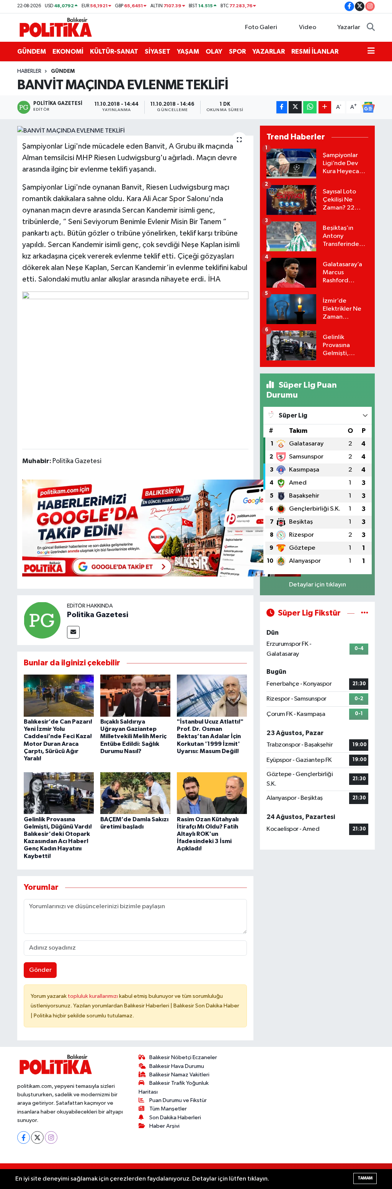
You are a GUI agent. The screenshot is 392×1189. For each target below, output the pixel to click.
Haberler (29, 71)
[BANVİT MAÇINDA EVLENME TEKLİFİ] (135, 131)
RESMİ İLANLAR (314, 51)
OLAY (214, 51)
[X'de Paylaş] (295, 107)
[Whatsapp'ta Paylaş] (310, 107)
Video (307, 27)
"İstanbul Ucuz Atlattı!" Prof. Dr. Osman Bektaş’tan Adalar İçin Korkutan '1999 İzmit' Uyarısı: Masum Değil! (210, 736)
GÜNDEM (31, 51)
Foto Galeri (261, 27)
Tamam (365, 1178)
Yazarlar (348, 27)
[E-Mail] (73, 632)
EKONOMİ (67, 51)
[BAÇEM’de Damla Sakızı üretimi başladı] (135, 793)
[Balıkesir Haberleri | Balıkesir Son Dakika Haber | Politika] (55, 27)
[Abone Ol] (368, 107)
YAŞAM (188, 51)
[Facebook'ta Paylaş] (281, 107)
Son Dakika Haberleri (175, 1117)
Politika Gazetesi (97, 615)
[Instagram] (51, 1137)
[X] (37, 1137)
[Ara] (371, 28)
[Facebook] (23, 1137)
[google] (161, 528)
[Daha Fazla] (324, 107)
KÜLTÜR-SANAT (114, 51)
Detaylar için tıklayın (317, 584)
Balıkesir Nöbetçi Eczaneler (183, 1057)
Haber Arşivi (164, 1126)
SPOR (237, 51)
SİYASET (157, 51)
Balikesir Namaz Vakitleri (179, 1075)
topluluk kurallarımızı (93, 996)
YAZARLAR (268, 51)
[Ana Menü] (371, 52)
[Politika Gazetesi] (42, 620)
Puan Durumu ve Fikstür (178, 1100)
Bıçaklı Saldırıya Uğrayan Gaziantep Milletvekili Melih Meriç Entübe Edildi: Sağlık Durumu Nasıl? (133, 736)
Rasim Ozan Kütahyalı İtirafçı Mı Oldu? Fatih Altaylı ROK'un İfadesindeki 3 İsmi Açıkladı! (207, 834)
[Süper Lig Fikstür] (364, 613)
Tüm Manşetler (168, 1109)
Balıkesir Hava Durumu (176, 1066)
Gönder (40, 970)
